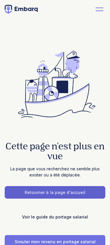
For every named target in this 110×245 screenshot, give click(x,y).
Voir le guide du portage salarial (55, 216)
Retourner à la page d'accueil (55, 192)
